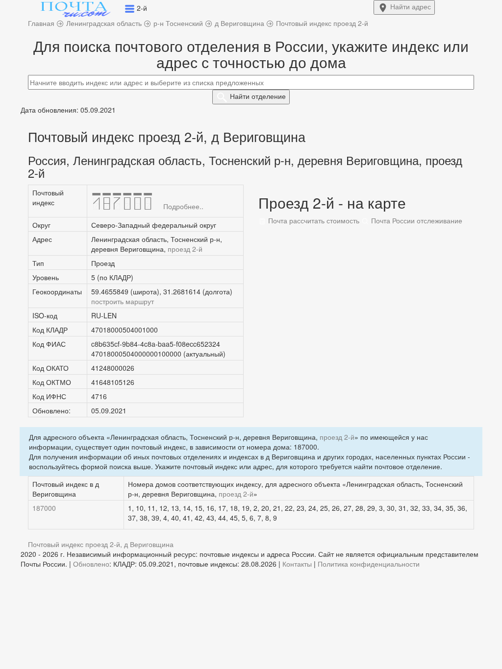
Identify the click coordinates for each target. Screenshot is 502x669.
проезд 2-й (185, 249)
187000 (44, 508)
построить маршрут (122, 301)
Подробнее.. (183, 206)
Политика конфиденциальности (369, 564)
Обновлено (91, 564)
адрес (410, 6)
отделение (258, 96)
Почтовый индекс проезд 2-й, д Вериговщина (101, 544)
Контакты (297, 564)
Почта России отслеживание (415, 220)
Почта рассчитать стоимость (312, 220)
